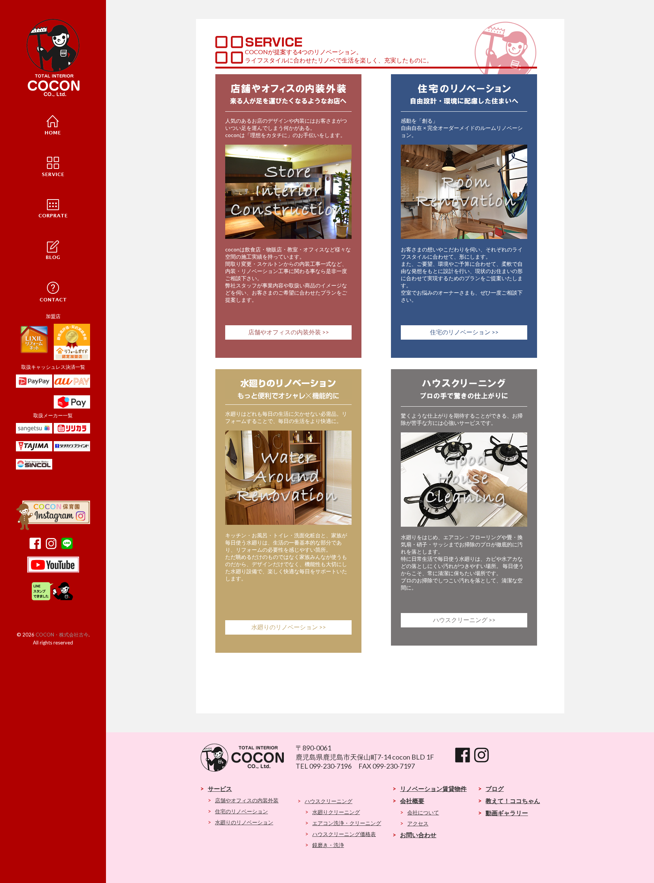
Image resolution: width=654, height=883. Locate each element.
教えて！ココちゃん (513, 800)
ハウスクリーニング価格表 (344, 834)
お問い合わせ (418, 834)
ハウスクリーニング (328, 801)
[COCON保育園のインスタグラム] (53, 528)
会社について (423, 812)
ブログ (495, 788)
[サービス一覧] (53, 165)
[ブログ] (53, 249)
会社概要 (412, 800)
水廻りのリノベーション (244, 822)
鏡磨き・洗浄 (328, 845)
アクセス (417, 823)
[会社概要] (53, 207)
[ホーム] (53, 124)
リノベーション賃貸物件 (433, 788)
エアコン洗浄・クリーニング (346, 823)
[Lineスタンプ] (53, 600)
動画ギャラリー (507, 812)
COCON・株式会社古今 (62, 635)
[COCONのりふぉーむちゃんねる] (53, 571)
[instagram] (53, 547)
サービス (220, 788)
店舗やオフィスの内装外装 (247, 800)
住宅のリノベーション (241, 811)
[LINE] (68, 547)
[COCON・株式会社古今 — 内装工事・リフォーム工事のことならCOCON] (53, 58)
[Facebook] (37, 547)
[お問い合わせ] (53, 290)
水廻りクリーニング (336, 812)
